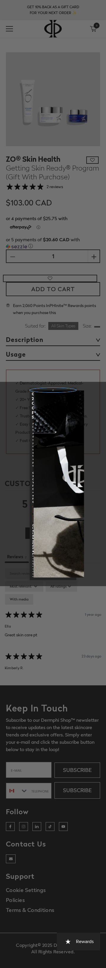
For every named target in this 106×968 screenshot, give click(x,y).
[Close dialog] (53, 390)
